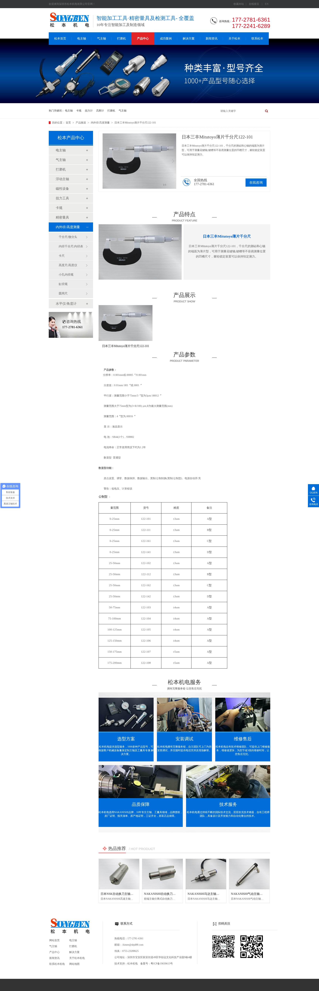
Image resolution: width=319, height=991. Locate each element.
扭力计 (89, 110)
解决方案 (189, 38)
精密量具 (62, 217)
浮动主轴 (62, 179)
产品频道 (81, 122)
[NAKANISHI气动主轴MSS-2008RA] (249, 874)
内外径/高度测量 (100, 122)
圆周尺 (63, 293)
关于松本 (234, 38)
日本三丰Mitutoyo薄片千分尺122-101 (135, 122)
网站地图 (74, 964)
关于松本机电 (77, 958)
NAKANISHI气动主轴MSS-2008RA (254, 893)
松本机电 (132, 963)
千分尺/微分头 (68, 236)
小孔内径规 (66, 274)
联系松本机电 (57, 964)
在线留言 (254, 4)
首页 (69, 122)
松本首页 (60, 38)
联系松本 (257, 38)
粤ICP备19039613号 (162, 963)
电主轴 (81, 38)
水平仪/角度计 (66, 303)
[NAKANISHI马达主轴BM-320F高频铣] (206, 874)
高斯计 (100, 110)
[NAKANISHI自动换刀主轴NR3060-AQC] (162, 874)
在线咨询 (256, 182)
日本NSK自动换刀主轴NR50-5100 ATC (126, 893)
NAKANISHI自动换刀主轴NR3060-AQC (170, 893)
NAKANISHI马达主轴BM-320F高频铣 (212, 893)
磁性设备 (62, 188)
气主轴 (101, 38)
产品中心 (143, 38)
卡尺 (62, 255)
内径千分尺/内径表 (71, 246)
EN (266, 4)
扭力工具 (62, 198)
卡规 (78, 110)
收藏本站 (239, 4)
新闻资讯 (211, 38)
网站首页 (54, 940)
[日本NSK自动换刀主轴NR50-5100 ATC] (119, 874)
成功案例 (166, 38)
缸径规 (63, 284)
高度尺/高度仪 (68, 265)
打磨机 (121, 38)
